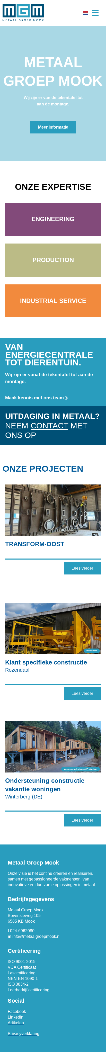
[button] (95, 13)
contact (49, 425)
